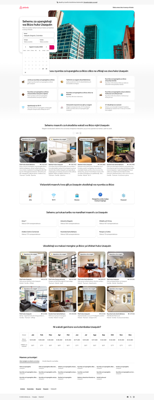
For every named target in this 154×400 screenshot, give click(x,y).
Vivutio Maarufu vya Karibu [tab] (50, 361)
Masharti (41, 397)
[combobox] (38, 35)
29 (43, 69)
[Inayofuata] (80, 133)
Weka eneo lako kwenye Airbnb (123, 7)
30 (46, 69)
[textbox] (30, 42)
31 (25, 72)
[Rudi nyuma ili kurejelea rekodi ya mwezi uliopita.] (25, 46)
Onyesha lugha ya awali (90, 2)
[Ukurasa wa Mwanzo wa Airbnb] (24, 7)
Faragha (34, 397)
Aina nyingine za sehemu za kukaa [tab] (29, 361)
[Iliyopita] (73, 133)
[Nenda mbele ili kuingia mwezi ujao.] (46, 46)
